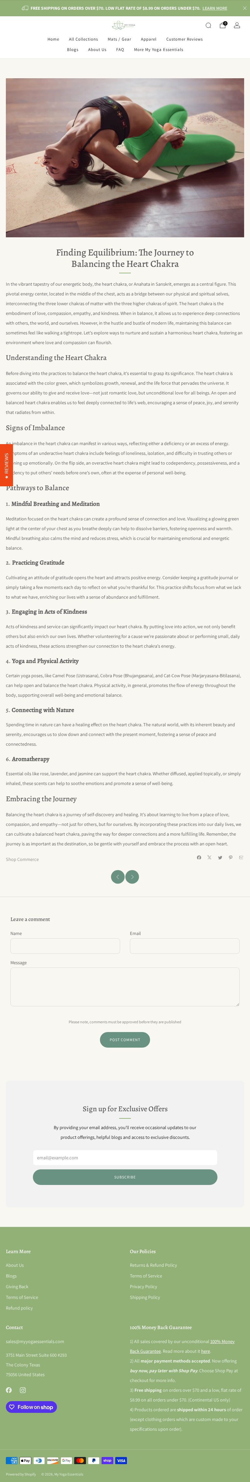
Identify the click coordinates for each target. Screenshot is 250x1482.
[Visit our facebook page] (9, 1390)
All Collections (83, 39)
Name (16, 933)
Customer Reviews (184, 39)
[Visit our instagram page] (23, 1390)
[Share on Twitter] (220, 857)
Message (18, 962)
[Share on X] (210, 857)
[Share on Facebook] (199, 857)
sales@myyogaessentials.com (35, 1341)
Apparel (149, 39)
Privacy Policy (143, 1286)
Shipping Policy (145, 1297)
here (205, 1351)
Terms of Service (22, 1297)
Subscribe (125, 1177)
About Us (97, 49)
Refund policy (19, 1308)
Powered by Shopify (21, 1474)
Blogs (72, 49)
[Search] (208, 25)
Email (135, 933)
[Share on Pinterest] (231, 857)
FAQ (120, 49)
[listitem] (125, 8)
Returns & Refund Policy (153, 1265)
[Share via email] (241, 857)
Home (53, 39)
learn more (214, 8)
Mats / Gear (119, 39)
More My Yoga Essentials (158, 49)
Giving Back (17, 1286)
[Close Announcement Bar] (245, 8)
